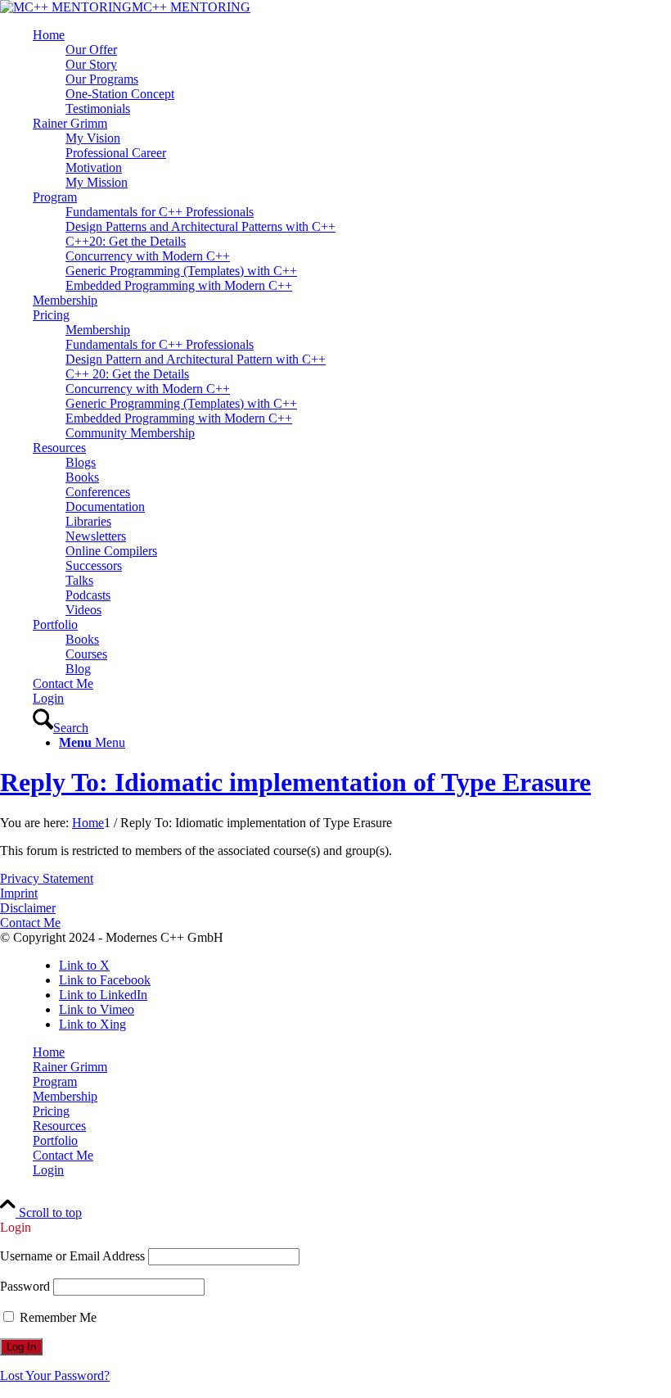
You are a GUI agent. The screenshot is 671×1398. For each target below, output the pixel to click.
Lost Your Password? (55, 1375)
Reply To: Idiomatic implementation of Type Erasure (295, 782)
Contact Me (30, 923)
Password (25, 1286)
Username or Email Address (72, 1256)
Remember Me (56, 1317)
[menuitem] (352, 72)
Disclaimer (28, 908)
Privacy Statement (46, 878)
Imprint (19, 893)
